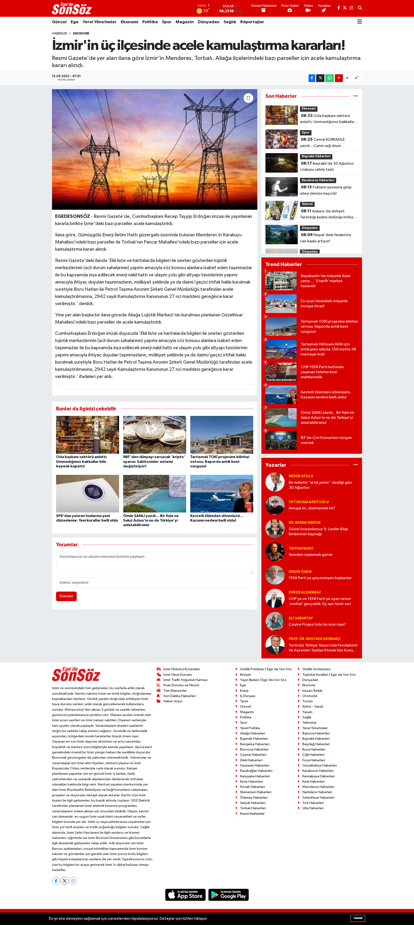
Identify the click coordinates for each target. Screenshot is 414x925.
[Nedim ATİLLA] (275, 482)
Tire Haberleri (313, 803)
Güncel (59, 22)
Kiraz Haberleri (251, 781)
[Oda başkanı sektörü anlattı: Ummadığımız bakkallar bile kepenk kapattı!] (87, 435)
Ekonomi (129, 22)
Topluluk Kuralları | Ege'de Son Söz (329, 674)
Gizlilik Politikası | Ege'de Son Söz (266, 669)
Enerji (244, 690)
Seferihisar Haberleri (318, 797)
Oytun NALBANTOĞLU (309, 502)
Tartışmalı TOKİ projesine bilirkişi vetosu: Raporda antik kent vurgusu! (219, 461)
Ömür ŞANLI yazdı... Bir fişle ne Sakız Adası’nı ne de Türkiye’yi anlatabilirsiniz (151, 520)
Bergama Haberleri (255, 744)
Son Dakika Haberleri (179, 696)
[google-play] (228, 895)
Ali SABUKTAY (301, 618)
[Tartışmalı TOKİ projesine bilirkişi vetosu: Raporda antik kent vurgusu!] (221, 435)
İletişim (245, 674)
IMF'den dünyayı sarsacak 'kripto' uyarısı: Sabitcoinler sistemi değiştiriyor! (154, 461)
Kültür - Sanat (312, 706)
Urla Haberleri (313, 808)
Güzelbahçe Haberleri (319, 765)
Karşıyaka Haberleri (255, 776)
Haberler (59, 33)
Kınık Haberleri (313, 781)
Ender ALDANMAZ (305, 592)
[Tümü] (355, 96)
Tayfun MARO (301, 548)
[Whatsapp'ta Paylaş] (329, 78)
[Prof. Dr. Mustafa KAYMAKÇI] (275, 645)
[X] (65, 881)
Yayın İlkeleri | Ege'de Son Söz (263, 680)
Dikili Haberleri (251, 760)
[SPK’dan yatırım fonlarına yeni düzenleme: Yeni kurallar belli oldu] (87, 493)
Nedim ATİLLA (301, 476)
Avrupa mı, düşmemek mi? (312, 508)
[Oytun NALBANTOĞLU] (275, 505)
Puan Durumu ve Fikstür (181, 685)
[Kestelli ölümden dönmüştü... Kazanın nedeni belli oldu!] (221, 493)
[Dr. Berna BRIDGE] (275, 528)
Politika (150, 22)
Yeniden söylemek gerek (311, 555)
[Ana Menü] (359, 22)
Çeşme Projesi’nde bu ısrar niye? (317, 624)
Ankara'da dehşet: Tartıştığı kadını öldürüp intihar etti (327, 215)
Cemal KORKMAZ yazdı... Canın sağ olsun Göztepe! (322, 143)
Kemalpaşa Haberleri (318, 776)
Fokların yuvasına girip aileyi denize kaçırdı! (325, 190)
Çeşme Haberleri (253, 754)
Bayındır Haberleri (254, 738)
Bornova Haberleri (254, 749)
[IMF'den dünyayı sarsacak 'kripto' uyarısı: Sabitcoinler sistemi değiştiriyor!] (154, 435)
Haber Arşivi (172, 701)
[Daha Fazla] (339, 78)
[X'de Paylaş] (320, 78)
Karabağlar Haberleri (256, 771)
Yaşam (307, 712)
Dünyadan (208, 22)
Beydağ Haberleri (316, 744)
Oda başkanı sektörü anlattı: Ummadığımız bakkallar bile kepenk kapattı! (81, 461)
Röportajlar (252, 22)
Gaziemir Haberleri (254, 765)
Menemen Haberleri (255, 792)
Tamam (357, 918)
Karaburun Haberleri (318, 180)
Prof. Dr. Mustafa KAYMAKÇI (314, 639)
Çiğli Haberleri (313, 754)
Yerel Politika (250, 728)
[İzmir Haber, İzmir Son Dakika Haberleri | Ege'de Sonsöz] (72, 8)
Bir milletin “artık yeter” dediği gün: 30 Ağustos (321, 485)
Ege (75, 22)
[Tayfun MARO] (275, 552)
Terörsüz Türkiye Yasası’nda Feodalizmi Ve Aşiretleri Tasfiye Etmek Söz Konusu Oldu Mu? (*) (323, 648)
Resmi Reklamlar (252, 813)
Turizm (307, 701)
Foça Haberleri (313, 760)
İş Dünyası (247, 696)
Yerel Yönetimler (100, 22)
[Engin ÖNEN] (275, 575)
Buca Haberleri (313, 749)
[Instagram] (73, 881)
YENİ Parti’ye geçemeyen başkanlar (320, 578)
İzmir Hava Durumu (177, 674)
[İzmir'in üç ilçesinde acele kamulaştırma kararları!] (154, 149)
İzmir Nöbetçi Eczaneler (181, 669)
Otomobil (309, 696)
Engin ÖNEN (300, 572)
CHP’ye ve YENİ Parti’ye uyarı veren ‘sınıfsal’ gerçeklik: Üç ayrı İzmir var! (320, 601)
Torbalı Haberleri (253, 808)
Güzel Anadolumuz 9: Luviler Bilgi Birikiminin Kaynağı (318, 531)
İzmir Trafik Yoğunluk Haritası (185, 680)
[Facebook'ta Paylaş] (312, 78)
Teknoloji (309, 722)
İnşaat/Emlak (312, 690)
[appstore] (185, 895)
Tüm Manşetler (175, 690)
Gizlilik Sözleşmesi (316, 669)
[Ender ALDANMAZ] (275, 598)
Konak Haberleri (252, 787)
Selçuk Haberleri (252, 803)
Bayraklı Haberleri (316, 156)
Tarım (244, 701)
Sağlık (230, 22)
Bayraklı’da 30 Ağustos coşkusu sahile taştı (327, 166)
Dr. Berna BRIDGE (305, 522)
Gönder (66, 596)
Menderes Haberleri (318, 787)
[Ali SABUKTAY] (275, 621)
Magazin (185, 22)
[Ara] (360, 8)
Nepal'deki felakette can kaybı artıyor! (325, 238)
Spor (167, 22)
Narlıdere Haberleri (317, 792)
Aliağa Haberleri (252, 733)
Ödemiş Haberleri (254, 797)
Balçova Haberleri (316, 733)
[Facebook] (56, 881)
